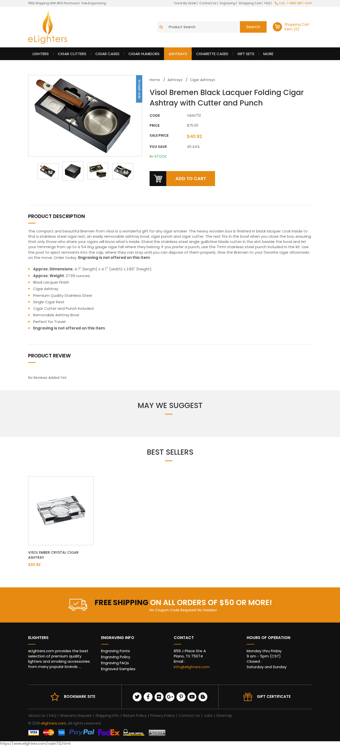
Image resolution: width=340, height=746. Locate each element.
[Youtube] (191, 696)
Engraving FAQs (115, 662)
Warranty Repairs (76, 715)
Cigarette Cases (212, 53)
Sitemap (224, 715)
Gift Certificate (274, 696)
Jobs (208, 715)
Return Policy (135, 715)
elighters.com (53, 723)
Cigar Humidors (144, 53)
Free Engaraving (93, 3)
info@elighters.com (192, 666)
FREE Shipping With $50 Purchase (53, 3)
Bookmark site (79, 696)
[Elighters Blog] (202, 696)
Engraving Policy (115, 656)
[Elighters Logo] (47, 27)
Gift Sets (245, 53)
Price (155, 125)
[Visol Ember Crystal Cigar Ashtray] (60, 510)
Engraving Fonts (115, 650)
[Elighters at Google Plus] (170, 696)
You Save (158, 146)
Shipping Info (107, 715)
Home (155, 79)
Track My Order (185, 3)
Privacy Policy (162, 715)
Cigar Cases (107, 53)
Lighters (41, 53)
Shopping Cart (250, 3)
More (268, 53)
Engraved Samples (118, 668)
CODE (155, 115)
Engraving (228, 3)
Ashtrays (178, 53)
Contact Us (208, 3)
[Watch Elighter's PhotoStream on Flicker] (159, 696)
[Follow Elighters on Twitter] (137, 696)
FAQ (267, 3)
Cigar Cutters (72, 53)
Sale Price (159, 135)
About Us (36, 715)
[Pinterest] (180, 696)
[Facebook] (148, 696)
